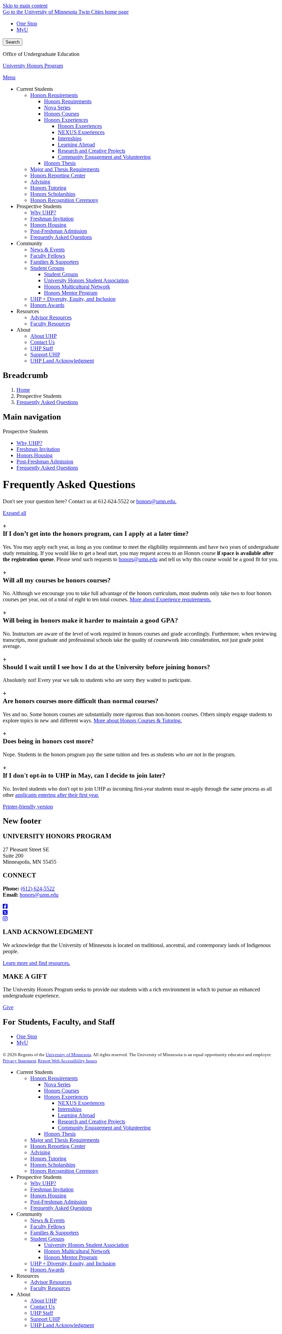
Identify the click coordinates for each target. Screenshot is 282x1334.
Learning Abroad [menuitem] (76, 144)
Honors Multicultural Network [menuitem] (77, 287)
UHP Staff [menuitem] (41, 348)
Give (8, 1007)
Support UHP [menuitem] (45, 354)
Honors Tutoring (48, 1158)
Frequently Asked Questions (47, 402)
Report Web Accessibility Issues (67, 1060)
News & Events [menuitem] (47, 249)
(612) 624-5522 (38, 889)
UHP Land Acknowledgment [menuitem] (62, 361)
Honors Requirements (54, 1078)
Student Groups (47, 1239)
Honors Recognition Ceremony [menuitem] (64, 200)
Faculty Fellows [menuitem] (47, 256)
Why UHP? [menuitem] (43, 212)
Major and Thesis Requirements (64, 1140)
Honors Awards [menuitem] (47, 305)
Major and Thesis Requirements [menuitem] (64, 169)
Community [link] (29, 243)
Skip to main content (25, 6)
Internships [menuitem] (70, 138)
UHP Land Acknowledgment (62, 1325)
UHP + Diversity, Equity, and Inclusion (73, 1263)
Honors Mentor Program (70, 1257)
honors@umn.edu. (156, 501)
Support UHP (45, 1319)
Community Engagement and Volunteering (104, 1128)
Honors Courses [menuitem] (61, 114)
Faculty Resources (50, 1288)
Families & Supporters (54, 1233)
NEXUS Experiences (81, 1103)
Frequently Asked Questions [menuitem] (61, 237)
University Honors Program (33, 66)
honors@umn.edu (138, 559)
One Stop (27, 23)
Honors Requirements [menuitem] (54, 95)
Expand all (14, 513)
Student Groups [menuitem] (47, 268)
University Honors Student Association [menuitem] (86, 280)
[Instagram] (141, 919)
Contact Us (42, 1307)
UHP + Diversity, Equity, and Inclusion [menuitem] (73, 299)
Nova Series (57, 1084)
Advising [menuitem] (40, 182)
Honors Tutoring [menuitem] (48, 188)
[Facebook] (141, 907)
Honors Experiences (66, 1097)
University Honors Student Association (86, 1245)
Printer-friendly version (28, 807)
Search (13, 42)
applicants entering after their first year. (57, 795)
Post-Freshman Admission (45, 461)
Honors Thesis (60, 1134)
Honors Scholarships (52, 1165)
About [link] (23, 330)
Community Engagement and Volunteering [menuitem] (104, 157)
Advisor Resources (51, 1282)
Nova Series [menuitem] (57, 107)
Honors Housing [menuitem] (48, 225)
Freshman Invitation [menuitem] (52, 219)
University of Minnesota (68, 1054)
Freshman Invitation (38, 449)
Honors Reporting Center (57, 1146)
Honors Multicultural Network (77, 1251)
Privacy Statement (19, 1060)
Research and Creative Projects (91, 1121)
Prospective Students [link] (39, 206)
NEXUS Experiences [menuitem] (81, 132)
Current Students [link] (35, 89)
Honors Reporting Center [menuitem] (57, 175)
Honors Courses (61, 1091)
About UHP (43, 1300)
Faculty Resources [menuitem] (50, 324)
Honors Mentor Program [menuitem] (70, 293)
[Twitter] (141, 913)
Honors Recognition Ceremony (64, 1171)
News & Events (47, 1220)
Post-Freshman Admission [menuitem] (58, 231)
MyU (22, 30)
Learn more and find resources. (36, 963)
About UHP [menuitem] (43, 336)
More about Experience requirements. (170, 599)
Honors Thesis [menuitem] (60, 163)
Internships (70, 1109)
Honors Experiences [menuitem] (66, 120)
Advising (40, 1152)
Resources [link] (28, 311)
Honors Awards (47, 1270)
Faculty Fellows (47, 1226)
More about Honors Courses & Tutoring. (138, 720)
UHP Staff (41, 1313)
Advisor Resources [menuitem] (51, 317)
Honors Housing (35, 455)
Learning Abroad (76, 1115)
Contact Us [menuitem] (42, 342)
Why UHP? (29, 443)
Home (23, 390)
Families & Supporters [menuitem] (54, 262)
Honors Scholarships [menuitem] (52, 194)
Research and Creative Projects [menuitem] (91, 151)
